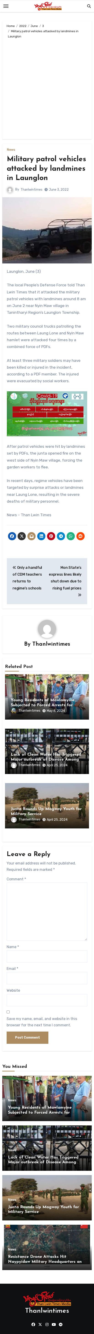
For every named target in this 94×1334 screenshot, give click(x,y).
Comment (16, 879)
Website (13, 990)
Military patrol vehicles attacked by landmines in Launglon (46, 169)
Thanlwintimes (31, 190)
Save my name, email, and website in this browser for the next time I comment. (42, 1022)
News (11, 149)
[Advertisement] (47, 88)
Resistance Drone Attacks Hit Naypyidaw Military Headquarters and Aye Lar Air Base (46, 1262)
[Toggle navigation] (6, 6)
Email (12, 968)
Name (13, 947)
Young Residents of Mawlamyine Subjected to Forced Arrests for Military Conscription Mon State (42, 705)
